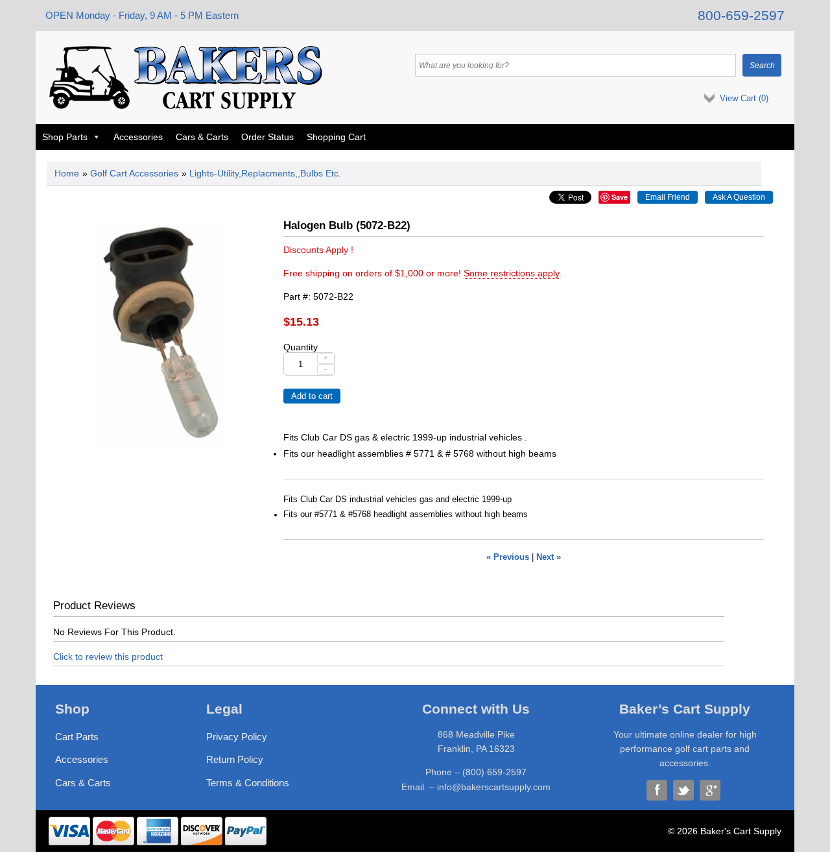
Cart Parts (77, 736)
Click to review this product (108, 656)
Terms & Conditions (247, 782)
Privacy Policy (236, 736)
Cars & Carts (202, 137)
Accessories (138, 137)
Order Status (267, 137)
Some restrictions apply (511, 273)
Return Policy (234, 759)
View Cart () (744, 98)
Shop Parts (65, 137)
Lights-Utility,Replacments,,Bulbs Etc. (265, 173)
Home (66, 173)
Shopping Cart (336, 137)
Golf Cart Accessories (134, 173)
